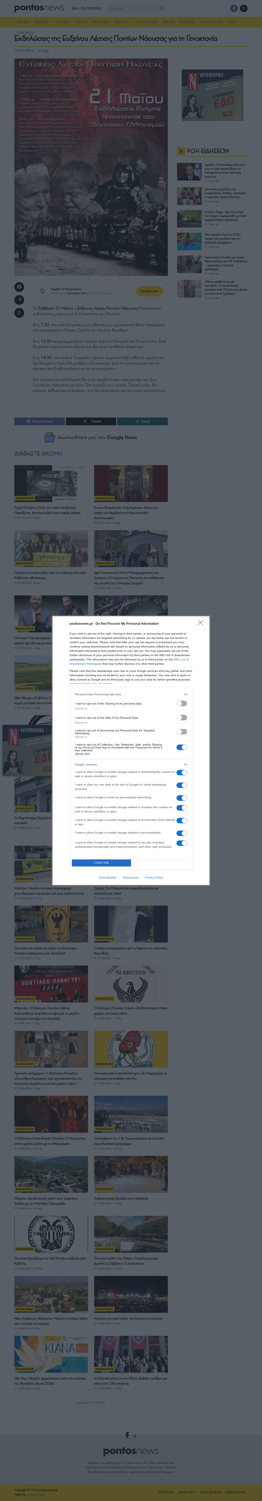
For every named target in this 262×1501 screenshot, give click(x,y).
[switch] (181, 703)
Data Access (131, 877)
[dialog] (131, 750)
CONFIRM (101, 862)
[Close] (202, 624)
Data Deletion (108, 877)
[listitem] (131, 694)
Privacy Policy (154, 877)
